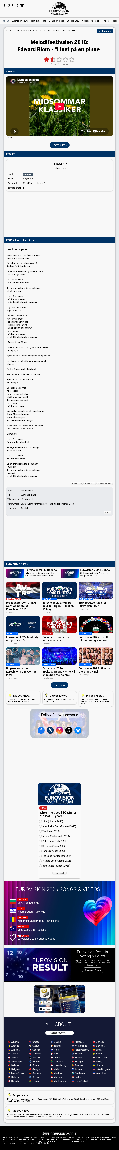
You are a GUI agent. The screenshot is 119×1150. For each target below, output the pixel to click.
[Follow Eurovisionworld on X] (12, 5)
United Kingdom (102, 1069)
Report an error (105, 484)
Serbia (77, 1077)
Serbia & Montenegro (82, 1081)
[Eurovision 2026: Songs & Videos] (97, 911)
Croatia (35, 1042)
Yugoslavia (101, 1073)
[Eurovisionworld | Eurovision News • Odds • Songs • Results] (59, 8)
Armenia (15, 1049)
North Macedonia (82, 1049)
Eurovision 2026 (58, 889)
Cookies (31, 1143)
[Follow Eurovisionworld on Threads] (17, 5)
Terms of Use (21, 1143)
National (91, 21)
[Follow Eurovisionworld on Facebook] (4, 5)
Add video (77, 484)
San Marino (80, 1073)
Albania (15, 1042)
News (20, 21)
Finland (36, 1061)
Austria (14, 1057)
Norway (78, 1053)
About (5, 1143)
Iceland (57, 1042)
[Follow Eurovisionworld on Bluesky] (22, 5)
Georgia (36, 1069)
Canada (15, 1081)
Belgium (15, 1069)
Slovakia (99, 1042)
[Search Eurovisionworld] (4, 21)
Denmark (36, 1053)
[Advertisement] (59, 213)
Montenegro (59, 1081)
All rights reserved (79, 1141)
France (35, 1065)
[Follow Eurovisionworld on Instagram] (8, 5)
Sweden (99, 1053)
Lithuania (58, 1061)
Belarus (15, 1065)
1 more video (59, 145)
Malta (56, 1069)
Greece (36, 1077)
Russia (78, 1069)
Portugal (78, 1061)
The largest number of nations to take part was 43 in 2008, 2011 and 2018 (95, 699)
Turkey (99, 1061)
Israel (56, 1049)
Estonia (36, 1057)
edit (108, 512)
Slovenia (100, 1045)
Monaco (57, 1077)
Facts (114, 21)
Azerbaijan (16, 1061)
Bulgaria (15, 1077)
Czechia (36, 1049)
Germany (36, 1073)
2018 (17, 31)
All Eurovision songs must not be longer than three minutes (21, 698)
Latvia (56, 1057)
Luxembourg (59, 1065)
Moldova (57, 1073)
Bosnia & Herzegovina (19, 1073)
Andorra (15, 1045)
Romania (78, 1065)
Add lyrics (90, 484)
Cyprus (35, 1045)
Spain (98, 1049)
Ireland (57, 1045)
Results (38, 21)
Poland (78, 1057)
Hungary (36, 1081)
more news (60, 685)
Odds (106, 21)
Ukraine (99, 1065)
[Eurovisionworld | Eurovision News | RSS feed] (48, 1143)
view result (59, 873)
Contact (12, 1143)
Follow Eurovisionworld (59, 715)
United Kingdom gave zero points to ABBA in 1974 (59, 698)
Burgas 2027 (73, 21)
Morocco (79, 1042)
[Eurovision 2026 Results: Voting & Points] (37, 964)
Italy (55, 1053)
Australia (15, 1053)
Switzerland (101, 1057)
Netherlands (80, 1045)
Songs (56, 21)
